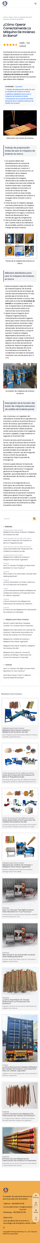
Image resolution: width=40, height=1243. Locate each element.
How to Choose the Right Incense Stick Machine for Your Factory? (19, 566)
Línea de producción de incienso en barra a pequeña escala (17, 541)
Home (5, 17)
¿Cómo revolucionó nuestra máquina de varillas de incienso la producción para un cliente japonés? (19, 593)
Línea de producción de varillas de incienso (17, 538)
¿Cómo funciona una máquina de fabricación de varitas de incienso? (17, 602)
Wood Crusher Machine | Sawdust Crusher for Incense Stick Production (18, 624)
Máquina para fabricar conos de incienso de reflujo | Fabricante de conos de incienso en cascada (17, 655)
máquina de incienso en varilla (15, 74)
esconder (18, 86)
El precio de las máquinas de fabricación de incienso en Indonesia (19, 610)
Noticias (6, 563)
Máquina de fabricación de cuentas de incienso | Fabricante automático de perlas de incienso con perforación (19, 632)
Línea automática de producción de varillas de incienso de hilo (17, 550)
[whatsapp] (4, 1228)
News (11, 17)
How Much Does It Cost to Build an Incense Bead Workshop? (17, 676)
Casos (6, 588)
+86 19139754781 (17, 1203)
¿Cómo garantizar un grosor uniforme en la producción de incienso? (19, 583)
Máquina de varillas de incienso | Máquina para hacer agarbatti (16, 558)
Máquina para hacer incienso (13, 530)
